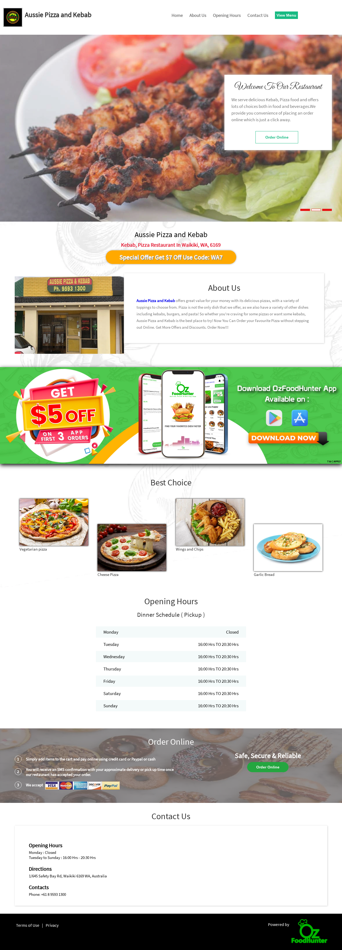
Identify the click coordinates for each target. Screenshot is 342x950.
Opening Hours (227, 15)
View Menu (286, 15)
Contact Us (257, 15)
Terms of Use (27, 925)
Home (177, 15)
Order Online (277, 137)
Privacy (52, 925)
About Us (197, 15)
